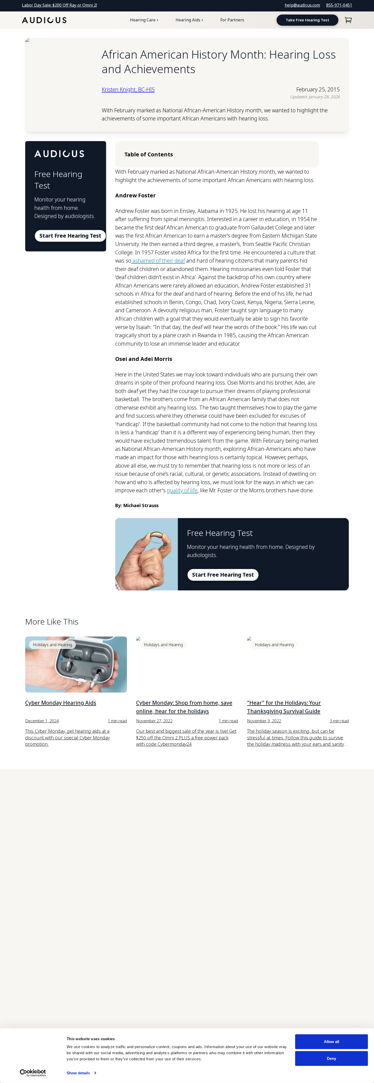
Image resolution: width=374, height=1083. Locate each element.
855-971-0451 (339, 5)
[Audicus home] (44, 20)
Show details (78, 1073)
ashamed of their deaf (158, 260)
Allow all (331, 1041)
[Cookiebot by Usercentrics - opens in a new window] (33, 1073)
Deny (331, 1058)
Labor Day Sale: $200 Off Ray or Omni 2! (59, 5)
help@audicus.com (302, 5)
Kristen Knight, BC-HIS (128, 89)
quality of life (182, 490)
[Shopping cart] (348, 20)
